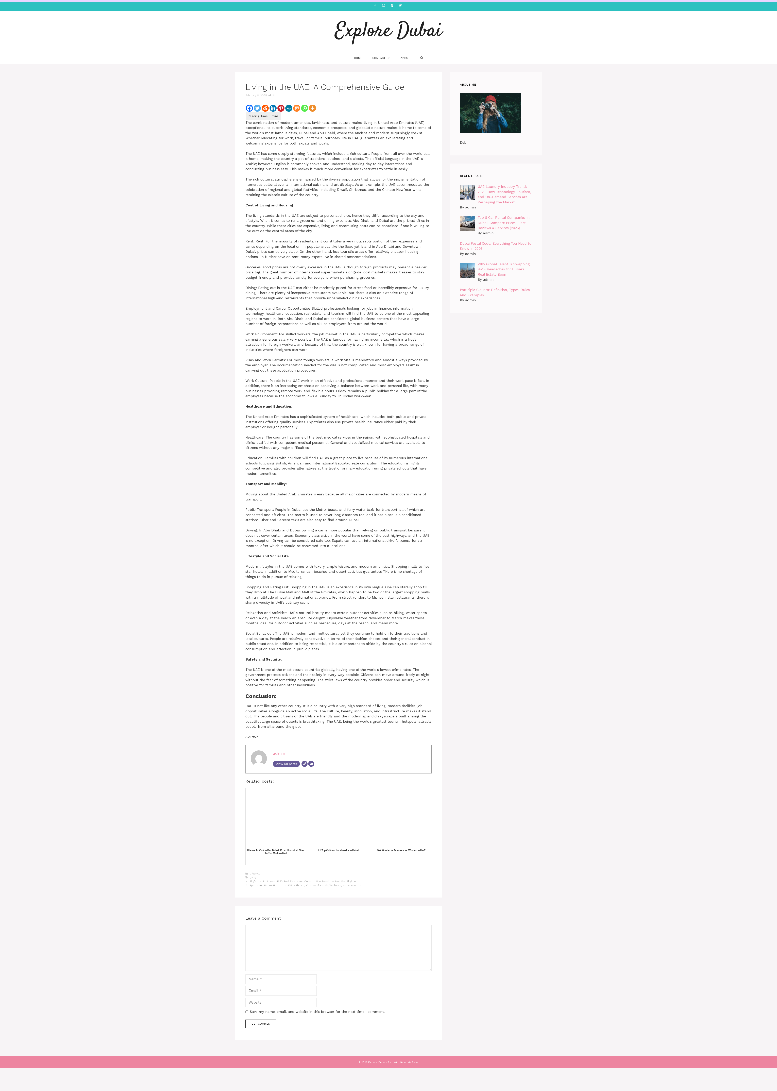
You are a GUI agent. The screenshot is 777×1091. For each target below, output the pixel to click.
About (405, 57)
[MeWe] (288, 108)
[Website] (304, 764)
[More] (312, 108)
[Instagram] (383, 5)
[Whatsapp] (304, 108)
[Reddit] (265, 108)
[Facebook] (375, 5)
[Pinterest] (391, 5)
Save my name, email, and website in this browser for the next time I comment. (317, 1012)
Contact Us (381, 57)
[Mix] (296, 108)
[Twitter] (400, 5)
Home (358, 57)
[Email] (311, 764)
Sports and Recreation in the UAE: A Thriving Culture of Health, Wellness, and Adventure (305, 885)
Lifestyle (254, 873)
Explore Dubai (388, 31)
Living (252, 877)
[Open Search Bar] (421, 58)
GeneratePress (409, 1062)
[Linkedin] (273, 108)
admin (272, 95)
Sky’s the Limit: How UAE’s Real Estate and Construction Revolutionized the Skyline (302, 881)
